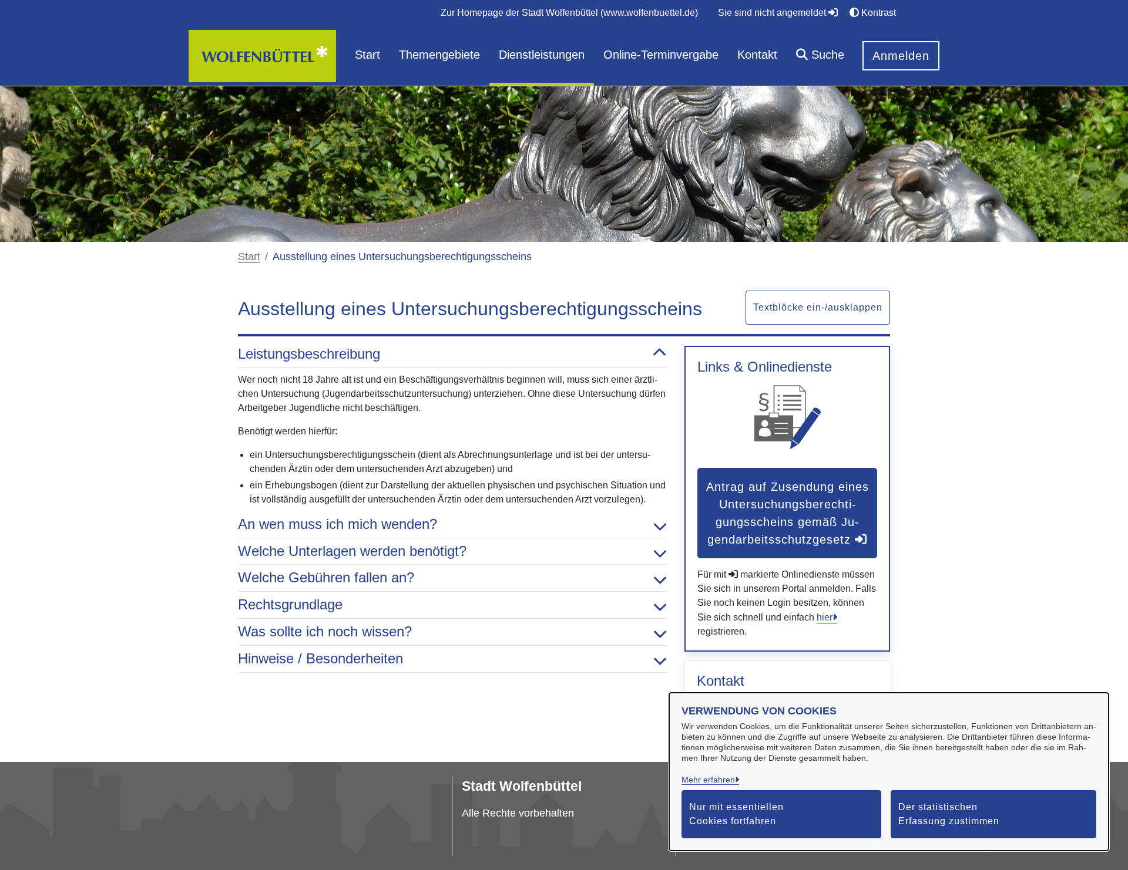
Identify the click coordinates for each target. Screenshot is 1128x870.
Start (249, 256)
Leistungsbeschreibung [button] (309, 354)
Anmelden (900, 55)
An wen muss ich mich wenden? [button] (337, 524)
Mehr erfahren (708, 779)
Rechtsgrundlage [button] (290, 604)
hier (824, 617)
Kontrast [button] (877, 13)
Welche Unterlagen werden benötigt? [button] (352, 551)
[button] (820, 56)
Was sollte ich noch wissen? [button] (325, 631)
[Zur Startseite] (262, 55)
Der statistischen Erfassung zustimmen (948, 814)
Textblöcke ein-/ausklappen (817, 307)
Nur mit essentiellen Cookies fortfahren (736, 814)
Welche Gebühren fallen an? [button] (326, 577)
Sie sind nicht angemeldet (773, 13)
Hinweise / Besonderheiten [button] (320, 658)
